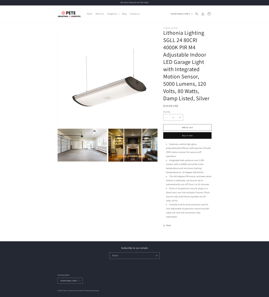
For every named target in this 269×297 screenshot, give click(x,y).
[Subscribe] (156, 255)
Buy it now (187, 135)
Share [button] (168, 225)
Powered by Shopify (92, 291)
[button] (113, 14)
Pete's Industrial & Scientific (73, 291)
